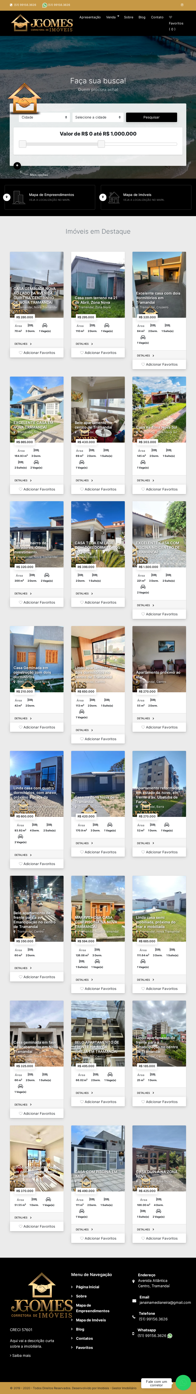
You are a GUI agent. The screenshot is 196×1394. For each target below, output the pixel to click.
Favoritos (84, 1347)
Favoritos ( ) (176, 26)
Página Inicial (87, 1287)
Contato (157, 17)
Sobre (128, 17)
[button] (17, 165)
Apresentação (90, 17)
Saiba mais (21, 1355)
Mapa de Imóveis (91, 1320)
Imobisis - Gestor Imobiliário (117, 1388)
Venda (111, 17)
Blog (142, 17)
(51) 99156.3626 (58, 5)
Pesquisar (151, 117)
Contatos (84, 1338)
